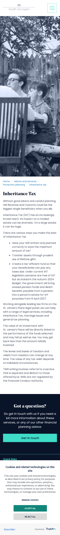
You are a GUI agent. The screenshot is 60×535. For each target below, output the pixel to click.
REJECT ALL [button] (30, 516)
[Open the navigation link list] (52, 8)
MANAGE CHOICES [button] (30, 500)
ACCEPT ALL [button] (30, 508)
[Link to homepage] (24, 8)
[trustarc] (51, 527)
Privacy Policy (9, 529)
